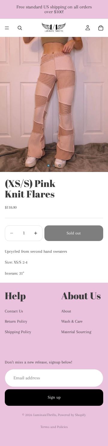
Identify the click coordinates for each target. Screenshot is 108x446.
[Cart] (100, 28)
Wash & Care (71, 321)
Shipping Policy (18, 332)
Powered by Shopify (72, 415)
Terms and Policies (54, 427)
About (66, 311)
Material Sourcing (76, 332)
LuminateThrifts (44, 415)
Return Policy (16, 321)
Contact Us (14, 311)
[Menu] (7, 28)
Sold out (74, 233)
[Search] (19, 28)
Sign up (54, 397)
